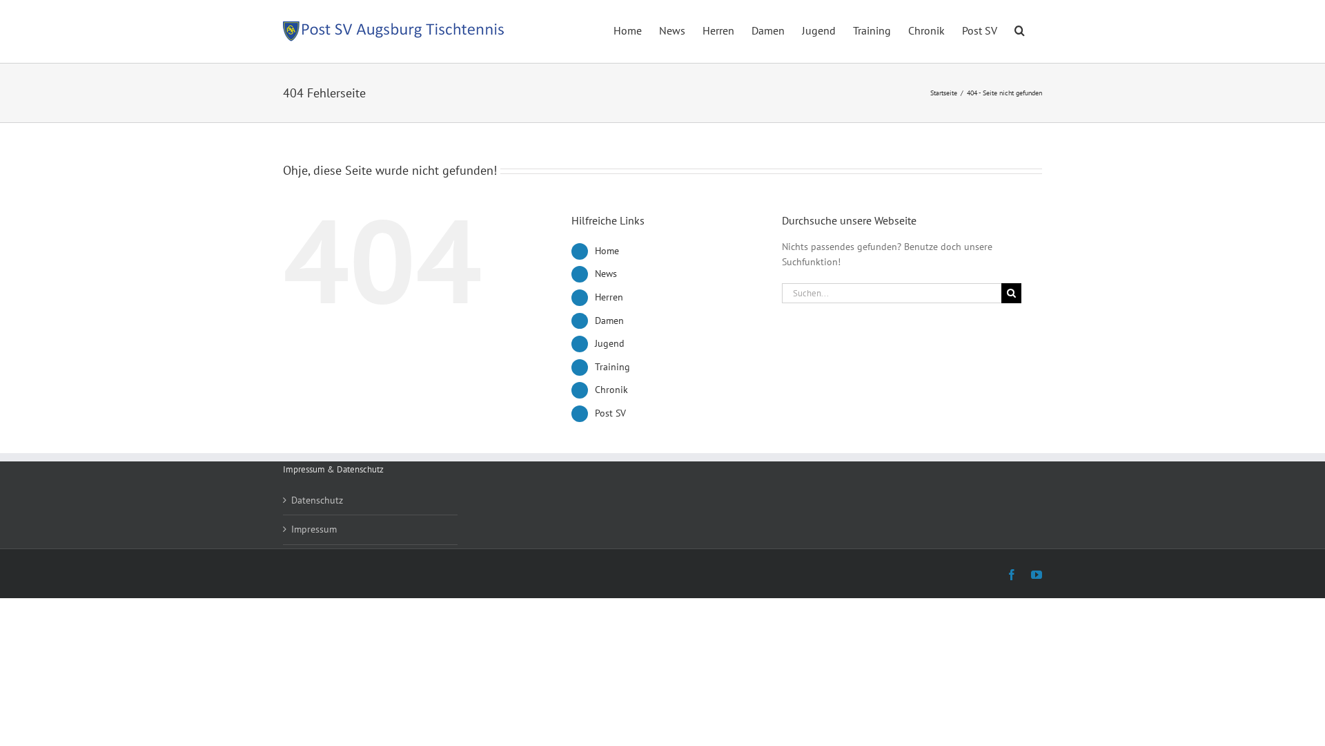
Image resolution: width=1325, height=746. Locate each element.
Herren (609, 297)
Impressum (314, 529)
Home (607, 251)
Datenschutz (317, 500)
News (606, 273)
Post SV (610, 413)
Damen (609, 320)
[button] (1019, 29)
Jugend (610, 343)
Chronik (611, 389)
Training (612, 367)
